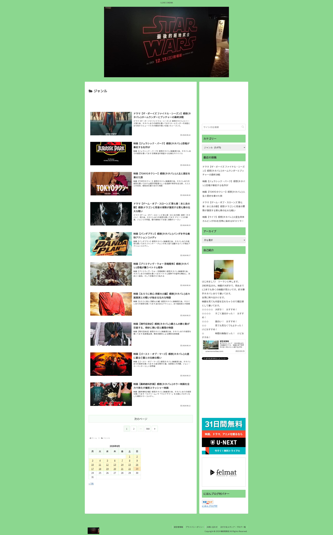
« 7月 (91, 483)
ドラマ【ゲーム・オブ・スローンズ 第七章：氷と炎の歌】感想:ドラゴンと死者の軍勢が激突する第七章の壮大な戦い (223, 206)
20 (115, 468)
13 (115, 464)
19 (107, 468)
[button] (243, 126)
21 (122, 468)
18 (100, 468)
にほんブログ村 (209, 506)
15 (129, 464)
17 (92, 468)
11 (100, 464)
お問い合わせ (212, 527)
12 (107, 464)
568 (148, 428)
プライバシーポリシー (195, 527)
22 (129, 468)
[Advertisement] (141, 101)
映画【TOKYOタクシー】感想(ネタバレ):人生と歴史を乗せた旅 (223, 193)
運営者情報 (178, 527)
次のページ (140, 419)
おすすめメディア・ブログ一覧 (233, 527)
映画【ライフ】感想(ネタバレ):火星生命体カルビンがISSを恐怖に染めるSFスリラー (223, 218)
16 (137, 464)
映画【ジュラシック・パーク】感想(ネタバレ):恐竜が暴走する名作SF (223, 183)
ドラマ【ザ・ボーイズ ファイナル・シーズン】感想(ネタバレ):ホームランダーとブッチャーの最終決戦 (223, 170)
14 (122, 464)
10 (92, 464)
